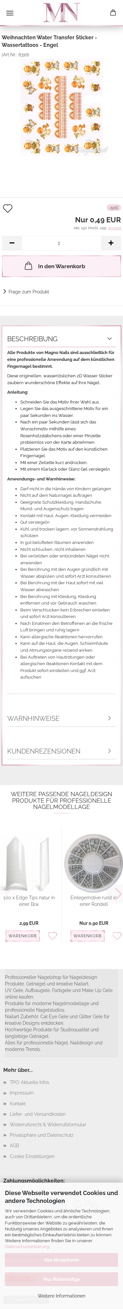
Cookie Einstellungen (32, 1156)
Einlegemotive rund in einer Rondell (94, 901)
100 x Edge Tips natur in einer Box (29, 901)
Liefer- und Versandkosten (38, 1114)
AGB (14, 1145)
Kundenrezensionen (43, 751)
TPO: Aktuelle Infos (29, 1082)
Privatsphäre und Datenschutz (41, 1135)
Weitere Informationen (61, 1296)
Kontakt (18, 1103)
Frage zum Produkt (29, 291)
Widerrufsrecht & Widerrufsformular (48, 1124)
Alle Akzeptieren (61, 1259)
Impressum (22, 1092)
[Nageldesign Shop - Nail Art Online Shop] (61, 13)
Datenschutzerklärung (27, 1246)
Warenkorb (23, 936)
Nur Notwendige (62, 1279)
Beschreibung (32, 339)
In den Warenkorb (61, 266)
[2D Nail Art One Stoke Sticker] (61, 106)
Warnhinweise (33, 718)
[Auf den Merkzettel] (54, 936)
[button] (12, 243)
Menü (10, 13)
